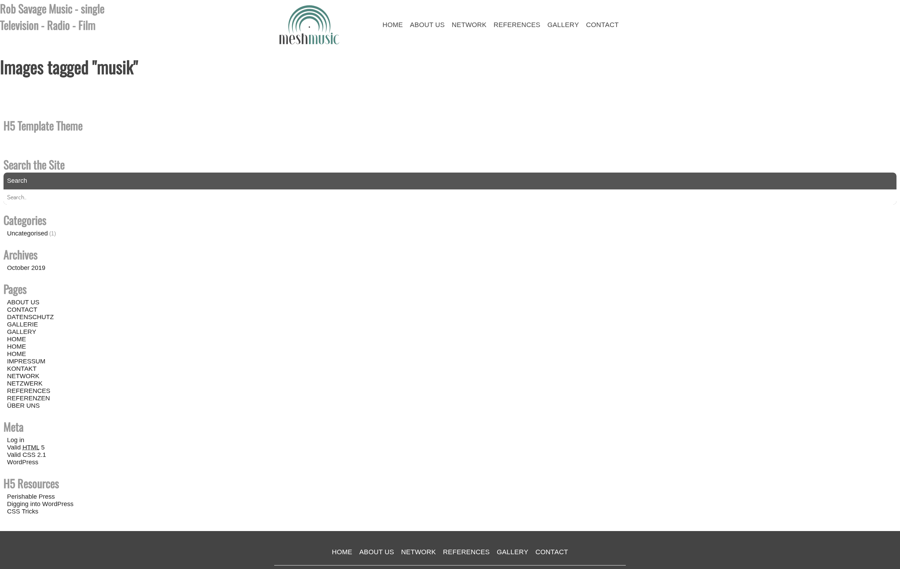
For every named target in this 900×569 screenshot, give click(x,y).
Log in (15, 440)
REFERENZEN (28, 398)
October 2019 (26, 267)
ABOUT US (23, 302)
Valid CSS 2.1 (26, 454)
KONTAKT (22, 368)
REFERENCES (28, 390)
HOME (16, 339)
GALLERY (21, 331)
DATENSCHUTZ (30, 317)
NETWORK (23, 376)
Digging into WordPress (40, 503)
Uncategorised (27, 233)
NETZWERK (25, 383)
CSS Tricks (22, 511)
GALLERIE (22, 324)
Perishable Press (31, 496)
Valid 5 (26, 447)
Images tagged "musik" (69, 66)
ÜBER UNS (23, 405)
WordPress (22, 462)
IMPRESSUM (26, 361)
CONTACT (22, 309)
